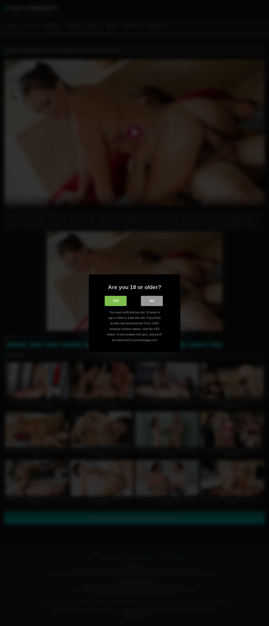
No (152, 300)
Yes (116, 300)
